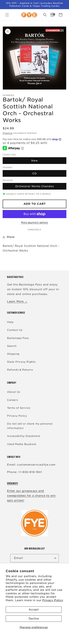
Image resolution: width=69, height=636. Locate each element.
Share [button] (11, 237)
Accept (34, 609)
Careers (12, 400)
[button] (7, 15)
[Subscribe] (55, 558)
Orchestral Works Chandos (34, 186)
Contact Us (14, 330)
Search (12, 346)
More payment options (34, 222)
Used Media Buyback (21, 444)
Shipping (7, 133)
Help (10, 322)
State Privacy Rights (21, 361)
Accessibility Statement (23, 436)
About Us (13, 391)
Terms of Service (18, 407)
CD (34, 173)
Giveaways (12, 483)
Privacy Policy (52, 600)
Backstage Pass (18, 338)
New (34, 160)
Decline (34, 618)
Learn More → (17, 301)
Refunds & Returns (20, 369)
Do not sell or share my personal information (30, 426)
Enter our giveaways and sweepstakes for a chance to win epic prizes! (31, 495)
